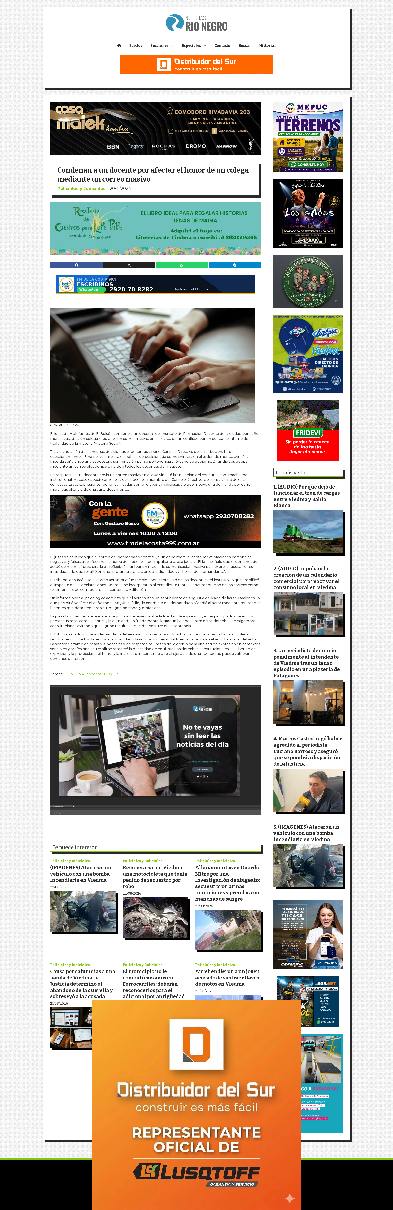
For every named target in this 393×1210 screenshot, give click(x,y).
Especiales (191, 45)
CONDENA (75, 674)
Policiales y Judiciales (81, 188)
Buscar (245, 45)
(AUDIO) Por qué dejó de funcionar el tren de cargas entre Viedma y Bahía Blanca (306, 496)
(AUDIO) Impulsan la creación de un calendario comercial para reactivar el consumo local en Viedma (306, 578)
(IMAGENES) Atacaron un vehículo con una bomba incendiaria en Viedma (81, 874)
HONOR (111, 674)
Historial (267, 45)
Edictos (135, 45)
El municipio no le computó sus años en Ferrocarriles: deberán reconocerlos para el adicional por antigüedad (154, 983)
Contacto (222, 45)
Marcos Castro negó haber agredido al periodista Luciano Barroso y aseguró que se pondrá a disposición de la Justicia (307, 751)
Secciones (159, 45)
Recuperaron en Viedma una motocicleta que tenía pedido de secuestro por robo (155, 877)
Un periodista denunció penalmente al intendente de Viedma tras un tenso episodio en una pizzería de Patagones (306, 663)
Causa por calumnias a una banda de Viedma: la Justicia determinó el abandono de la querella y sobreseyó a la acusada (82, 983)
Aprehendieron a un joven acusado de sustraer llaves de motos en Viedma (227, 977)
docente (94, 674)
